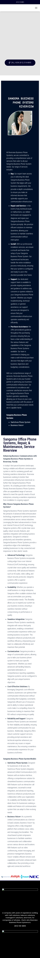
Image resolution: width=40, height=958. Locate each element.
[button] (20, 62)
